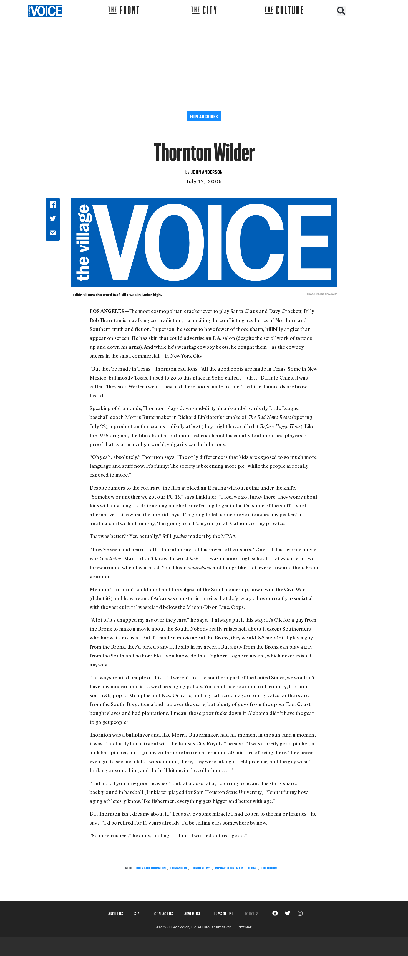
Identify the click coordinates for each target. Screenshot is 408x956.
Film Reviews (201, 867)
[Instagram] (300, 913)
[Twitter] (287, 913)
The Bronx (269, 867)
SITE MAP (245, 927)
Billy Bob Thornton (151, 867)
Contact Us (163, 913)
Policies (251, 913)
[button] (341, 11)
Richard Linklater (229, 867)
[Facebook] (275, 913)
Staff (138, 913)
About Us (115, 913)
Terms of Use (223, 913)
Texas (252, 867)
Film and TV (178, 867)
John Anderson (207, 171)
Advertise (192, 913)
